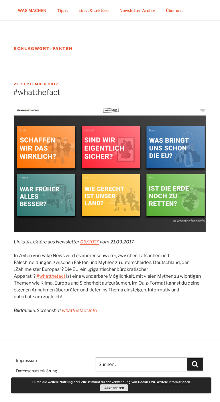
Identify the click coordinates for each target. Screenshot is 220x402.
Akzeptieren (114, 387)
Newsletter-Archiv (137, 10)
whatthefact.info (79, 310)
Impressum (26, 360)
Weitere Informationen (173, 382)
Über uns (174, 10)
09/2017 (89, 242)
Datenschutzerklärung (36, 370)
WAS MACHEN (32, 10)
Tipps (62, 10)
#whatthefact (36, 92)
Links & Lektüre (93, 10)
